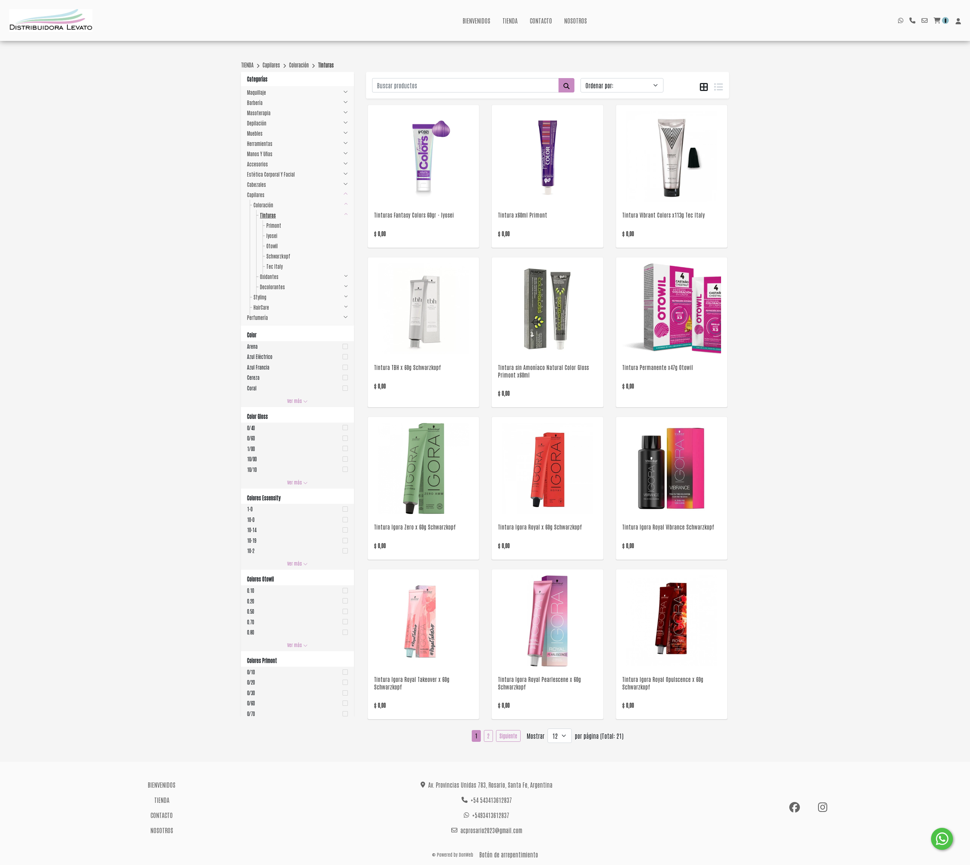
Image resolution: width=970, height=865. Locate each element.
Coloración (299, 64)
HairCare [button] (261, 307)
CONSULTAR (423, 166)
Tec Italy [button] (274, 266)
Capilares (271, 64)
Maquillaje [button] (256, 92)
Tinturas (326, 64)
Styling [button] (259, 297)
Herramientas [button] (259, 143)
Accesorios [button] (257, 164)
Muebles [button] (255, 133)
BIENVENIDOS (476, 20)
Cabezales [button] (256, 184)
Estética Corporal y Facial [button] (271, 174)
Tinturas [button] (268, 215)
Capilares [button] (255, 194)
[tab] (704, 85)
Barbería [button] (255, 102)
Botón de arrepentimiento (508, 854)
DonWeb (466, 854)
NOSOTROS (575, 20)
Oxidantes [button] (269, 276)
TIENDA (510, 20)
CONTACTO (541, 20)
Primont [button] (273, 225)
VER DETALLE (413, 185)
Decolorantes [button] (272, 287)
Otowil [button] (272, 246)
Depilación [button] (256, 123)
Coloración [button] (263, 205)
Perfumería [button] (257, 317)
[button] (297, 346)
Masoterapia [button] (259, 113)
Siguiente (508, 735)
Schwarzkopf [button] (278, 256)
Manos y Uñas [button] (259, 153)
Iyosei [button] (271, 235)
